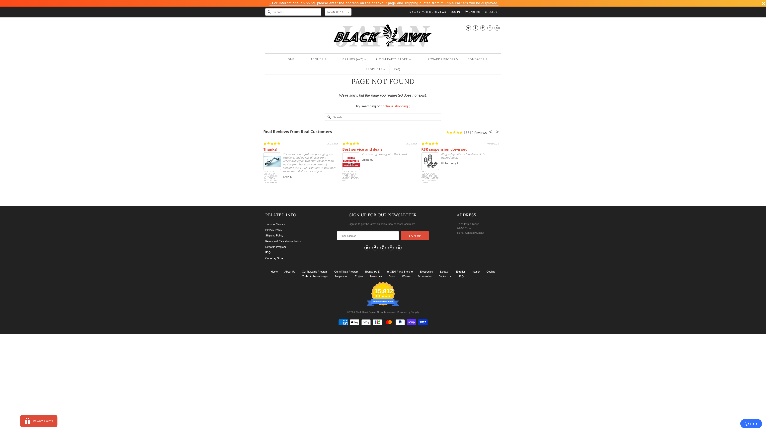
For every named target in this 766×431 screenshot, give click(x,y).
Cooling (491, 271)
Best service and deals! (362, 149)
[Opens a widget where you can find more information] (751, 424)
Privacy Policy (273, 229)
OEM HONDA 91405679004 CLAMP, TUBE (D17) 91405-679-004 (351, 176)
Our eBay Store (274, 258)
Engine (359, 276)
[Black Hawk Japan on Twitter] (468, 27)
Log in (455, 12)
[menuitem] (286, 59)
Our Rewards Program (315, 271)
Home (274, 271)
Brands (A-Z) (372, 271)
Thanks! (270, 149)
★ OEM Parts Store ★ (400, 271)
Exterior (460, 271)
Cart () (474, 12)
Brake (392, 276)
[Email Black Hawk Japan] (497, 27)
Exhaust (444, 271)
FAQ (267, 252)
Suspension (341, 276)
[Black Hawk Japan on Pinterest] (482, 27)
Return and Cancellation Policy (283, 241)
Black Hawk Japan (365, 312)
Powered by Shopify (408, 312)
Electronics (426, 271)
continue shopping (395, 106)
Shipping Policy (274, 235)
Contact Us (445, 276)
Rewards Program (275, 246)
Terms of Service (275, 224)
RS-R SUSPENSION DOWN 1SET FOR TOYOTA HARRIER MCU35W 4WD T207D (430, 177)
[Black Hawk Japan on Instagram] (490, 27)
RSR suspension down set (444, 149)
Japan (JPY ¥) (336, 12)
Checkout (492, 12)
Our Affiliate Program (346, 271)
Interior (476, 271)
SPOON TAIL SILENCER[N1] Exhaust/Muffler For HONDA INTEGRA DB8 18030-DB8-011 (271, 177)
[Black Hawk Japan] (383, 36)
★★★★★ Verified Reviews (427, 12)
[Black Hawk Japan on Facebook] (475, 27)
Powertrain (376, 276)
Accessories (425, 276)
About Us (289, 271)
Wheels (406, 276)
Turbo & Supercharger (315, 276)
